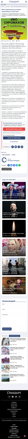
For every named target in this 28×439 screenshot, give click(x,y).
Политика (14, 404)
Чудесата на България (14, 409)
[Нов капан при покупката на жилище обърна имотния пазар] (5, 351)
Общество (14, 406)
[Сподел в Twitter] (11, 165)
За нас (14, 425)
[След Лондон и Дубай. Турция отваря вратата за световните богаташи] (5, 360)
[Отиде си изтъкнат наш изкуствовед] (14, 228)
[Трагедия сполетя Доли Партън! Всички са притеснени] (14, 247)
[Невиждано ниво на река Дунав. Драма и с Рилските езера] (5, 378)
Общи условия (14, 426)
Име (3, 304)
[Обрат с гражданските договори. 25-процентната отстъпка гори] (5, 369)
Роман (13, 154)
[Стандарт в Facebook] (12, 147)
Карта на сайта (14, 435)
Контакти (14, 433)
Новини (2, 6)
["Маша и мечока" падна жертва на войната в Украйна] (14, 285)
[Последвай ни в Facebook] (9, 396)
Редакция (14, 428)
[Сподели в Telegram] (17, 165)
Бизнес (14, 413)
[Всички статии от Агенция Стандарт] (4, 159)
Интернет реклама (14, 430)
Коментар (5, 314)
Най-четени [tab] (5, 336)
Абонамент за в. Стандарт (14, 437)
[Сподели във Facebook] (8, 165)
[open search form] (26, 2)
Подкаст (14, 407)
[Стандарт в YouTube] (15, 147)
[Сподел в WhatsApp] (19, 165)
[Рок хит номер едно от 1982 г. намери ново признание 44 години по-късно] (14, 191)
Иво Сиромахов (6, 154)
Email (3, 309)
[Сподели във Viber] (14, 165)
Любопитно (14, 411)
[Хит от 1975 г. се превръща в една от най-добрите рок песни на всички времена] (14, 266)
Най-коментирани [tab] (14, 336)
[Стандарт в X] (22, 147)
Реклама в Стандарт (14, 432)
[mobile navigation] (2, 2)
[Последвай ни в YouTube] (12, 396)
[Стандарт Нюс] (14, 394)
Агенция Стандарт (13, 160)
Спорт (14, 416)
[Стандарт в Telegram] (19, 147)
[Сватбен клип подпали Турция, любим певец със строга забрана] (14, 209)
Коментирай (7, 169)
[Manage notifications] (25, 436)
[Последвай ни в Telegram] (19, 396)
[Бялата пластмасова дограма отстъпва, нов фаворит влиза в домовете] (5, 342)
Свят (14, 414)
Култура (7, 6)
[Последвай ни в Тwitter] (16, 396)
